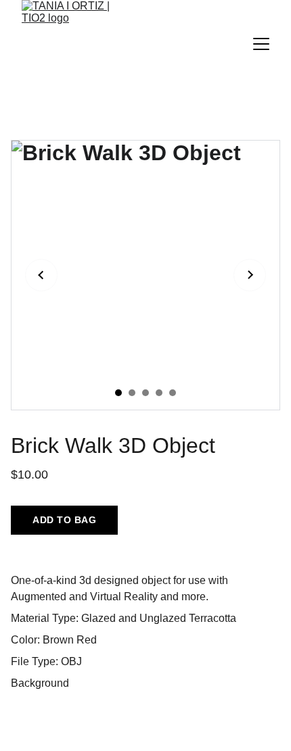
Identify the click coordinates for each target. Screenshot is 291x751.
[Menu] (261, 44)
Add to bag (64, 519)
